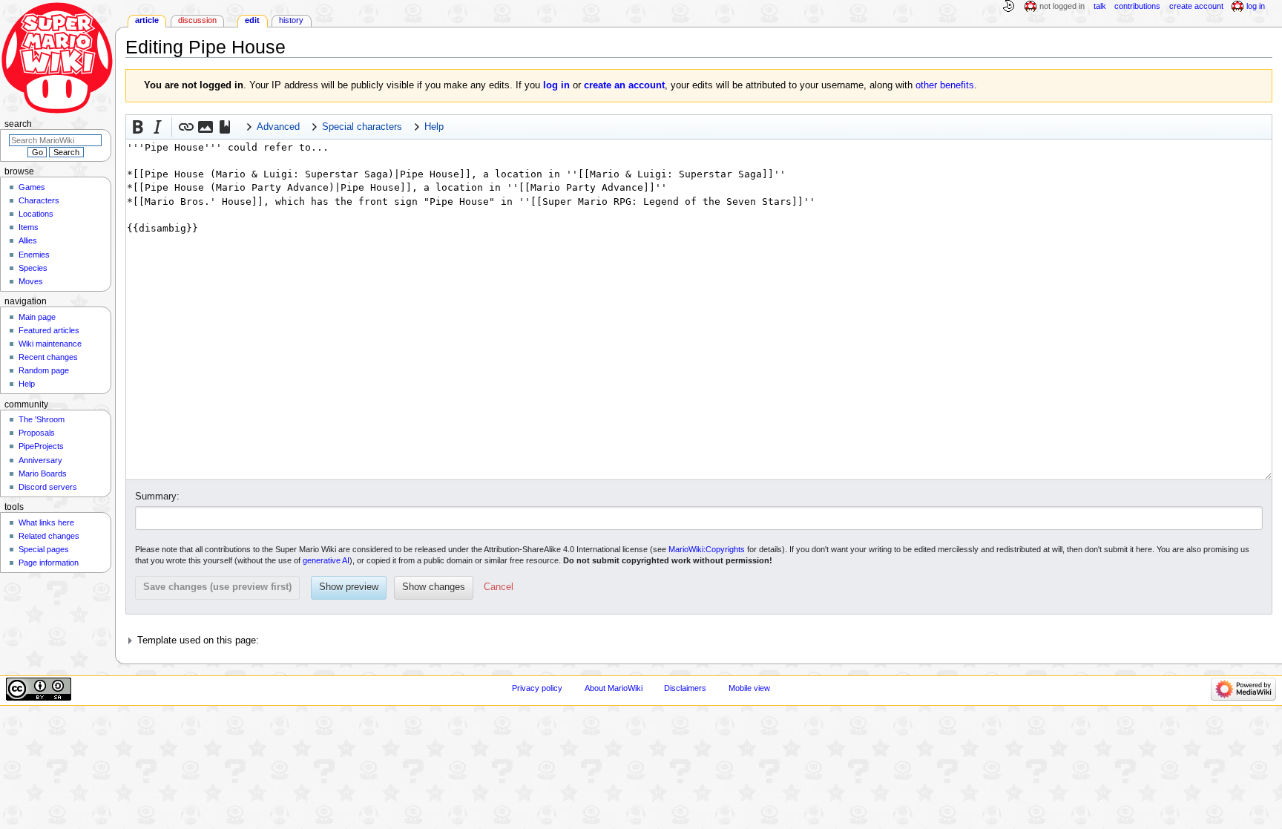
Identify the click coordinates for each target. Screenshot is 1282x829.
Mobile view (749, 688)
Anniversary (40, 460)
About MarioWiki (613, 688)
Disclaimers (685, 688)
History (291, 20)
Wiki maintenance (50, 343)
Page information (49, 562)
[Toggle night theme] (1008, 6)
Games (32, 187)
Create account (1196, 5)
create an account (624, 85)
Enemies (34, 254)
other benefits (945, 85)
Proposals (37, 432)
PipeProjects (41, 446)
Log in (1255, 5)
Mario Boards (43, 473)
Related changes (49, 535)
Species (33, 267)
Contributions (1137, 5)
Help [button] (434, 127)
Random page (44, 370)
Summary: (157, 496)
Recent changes (48, 357)
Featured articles (49, 330)
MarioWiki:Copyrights (706, 549)
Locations (36, 213)
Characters (39, 200)
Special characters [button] (362, 127)
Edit (252, 20)
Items (29, 227)
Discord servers (48, 486)
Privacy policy (537, 688)
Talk (1100, 5)
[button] (138, 127)
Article (147, 20)
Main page (37, 316)
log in (556, 85)
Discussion (197, 20)
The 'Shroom (42, 419)
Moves (31, 281)
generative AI (326, 560)
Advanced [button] (278, 127)
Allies (28, 240)
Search (18, 123)
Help (27, 383)
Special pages (44, 549)
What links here (46, 522)
